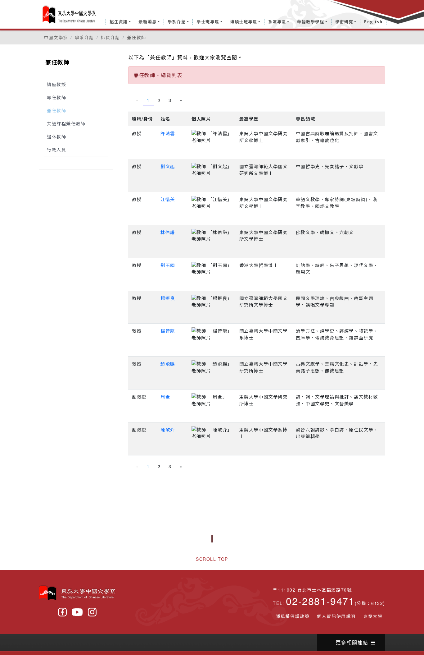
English (373, 22)
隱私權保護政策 (292, 616)
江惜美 (167, 199)
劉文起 (167, 166)
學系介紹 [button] (177, 22)
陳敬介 (167, 429)
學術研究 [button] (344, 22)
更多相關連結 (352, 642)
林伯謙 (167, 232)
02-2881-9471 (320, 600)
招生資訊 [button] (119, 22)
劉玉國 (167, 265)
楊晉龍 (167, 330)
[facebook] (62, 612)
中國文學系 (56, 37)
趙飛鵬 (167, 363)
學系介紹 (84, 37)
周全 (165, 396)
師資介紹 (110, 37)
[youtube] (77, 612)
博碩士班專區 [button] (243, 22)
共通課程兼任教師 (66, 123)
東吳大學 (372, 616)
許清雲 (167, 133)
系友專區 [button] (277, 22)
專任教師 (56, 97)
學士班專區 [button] (207, 22)
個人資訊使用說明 (336, 616)
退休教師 (56, 136)
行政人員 (56, 149)
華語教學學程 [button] (310, 22)
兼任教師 (136, 37)
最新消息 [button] (147, 22)
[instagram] (92, 612)
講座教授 (56, 84)
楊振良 (167, 298)
